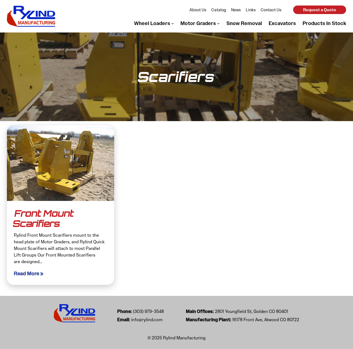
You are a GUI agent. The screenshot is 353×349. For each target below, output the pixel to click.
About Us (197, 9)
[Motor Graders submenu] (218, 23)
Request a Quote (319, 9)
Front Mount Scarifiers (43, 218)
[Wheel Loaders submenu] (172, 23)
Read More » (28, 274)
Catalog (218, 9)
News (236, 9)
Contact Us (271, 9)
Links (251, 9)
